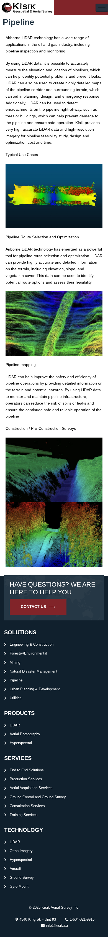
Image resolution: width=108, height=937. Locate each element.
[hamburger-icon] (102, 8)
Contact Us (33, 606)
